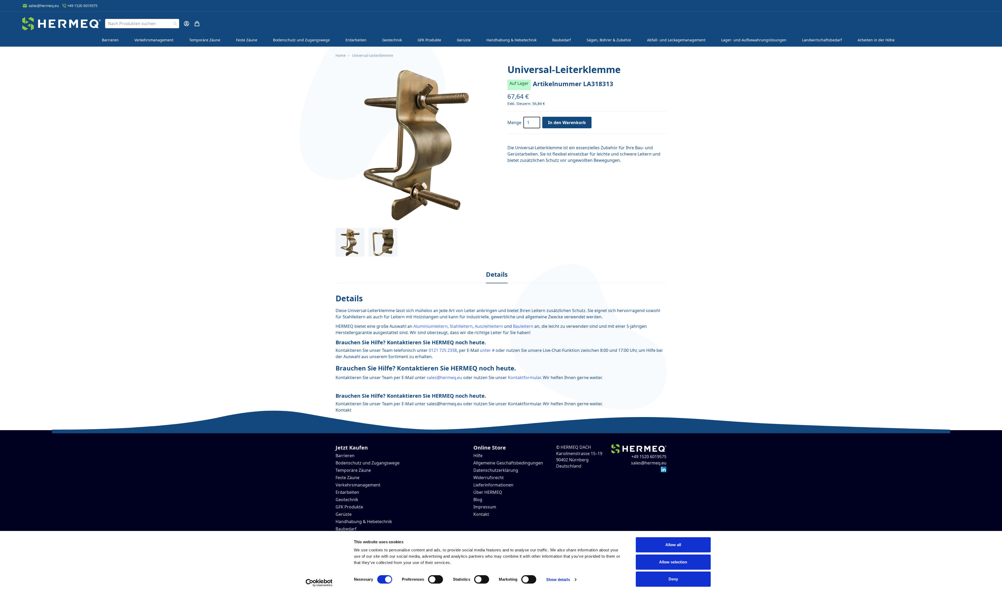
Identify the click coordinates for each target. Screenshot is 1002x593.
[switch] (435, 579)
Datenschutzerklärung (495, 470)
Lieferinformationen (493, 485)
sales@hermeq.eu (44, 5)
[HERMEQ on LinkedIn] (663, 469)
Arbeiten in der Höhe (876, 39)
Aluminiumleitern (430, 326)
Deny (673, 579)
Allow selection (673, 562)
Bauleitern (523, 326)
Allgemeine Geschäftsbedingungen (508, 463)
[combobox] (142, 23)
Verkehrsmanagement (153, 39)
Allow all (673, 544)
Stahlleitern (461, 326)
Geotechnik (392, 39)
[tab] (497, 274)
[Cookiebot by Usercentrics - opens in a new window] (319, 583)
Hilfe (478, 455)
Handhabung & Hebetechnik (511, 39)
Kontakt (343, 410)
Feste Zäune (246, 39)
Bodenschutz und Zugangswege (301, 39)
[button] (415, 144)
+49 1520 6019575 (82, 5)
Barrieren (110, 39)
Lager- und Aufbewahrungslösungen (753, 39)
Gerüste (464, 39)
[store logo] (61, 23)
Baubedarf (561, 39)
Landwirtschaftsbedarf (822, 39)
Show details (558, 579)
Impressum (484, 507)
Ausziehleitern (489, 326)
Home (341, 55)
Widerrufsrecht (488, 477)
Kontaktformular (524, 377)
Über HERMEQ (487, 492)
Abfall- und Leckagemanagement (676, 39)
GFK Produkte (429, 39)
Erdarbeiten (356, 39)
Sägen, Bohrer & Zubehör (609, 39)
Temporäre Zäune (204, 39)
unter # (487, 350)
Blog (477, 499)
